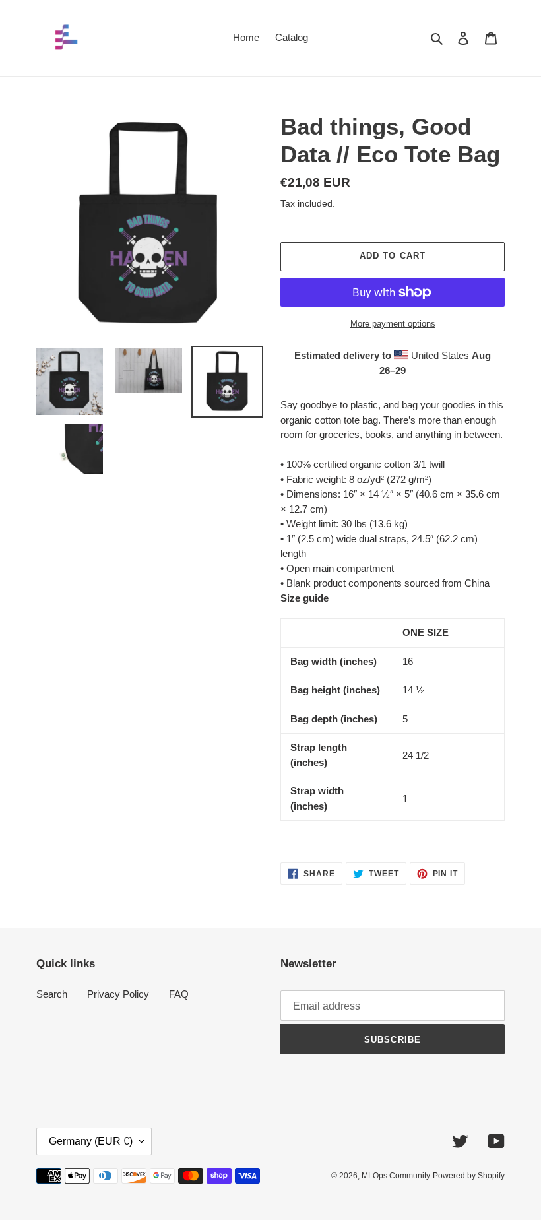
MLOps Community (396, 1175)
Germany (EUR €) (91, 1141)
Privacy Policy (118, 994)
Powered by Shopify (469, 1175)
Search (51, 994)
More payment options (392, 324)
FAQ (179, 994)
